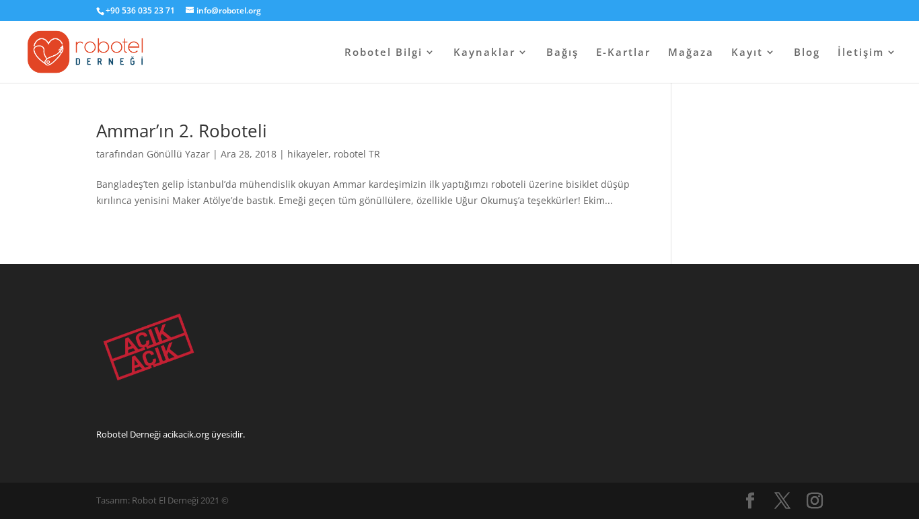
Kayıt (747, 53)
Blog (807, 53)
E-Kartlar (623, 53)
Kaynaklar (484, 53)
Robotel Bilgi (383, 53)
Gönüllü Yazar (178, 153)
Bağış (562, 53)
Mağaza (691, 53)
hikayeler (307, 153)
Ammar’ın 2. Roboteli (181, 130)
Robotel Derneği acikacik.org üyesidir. (170, 434)
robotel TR (357, 153)
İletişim (861, 53)
